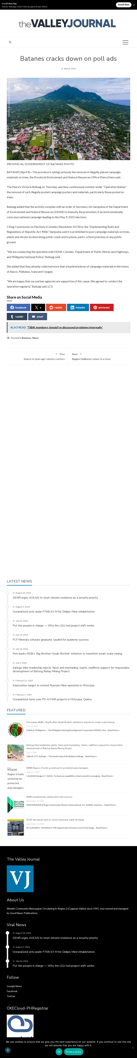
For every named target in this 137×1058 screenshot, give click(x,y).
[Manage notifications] (8, 1050)
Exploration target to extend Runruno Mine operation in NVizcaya (53, 685)
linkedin (80, 307)
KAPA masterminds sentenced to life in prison (49, 797)
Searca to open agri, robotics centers (44, 356)
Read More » (114, 730)
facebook (20, 307)
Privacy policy (74, 1051)
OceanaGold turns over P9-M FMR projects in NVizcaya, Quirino (52, 699)
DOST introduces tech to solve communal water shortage (55, 819)
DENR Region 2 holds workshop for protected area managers (57, 768)
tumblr (19, 316)
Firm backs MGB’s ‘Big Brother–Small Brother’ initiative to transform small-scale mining (67, 654)
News (35, 337)
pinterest (104, 307)
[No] (132, 1047)
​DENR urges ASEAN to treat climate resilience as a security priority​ (55, 598)
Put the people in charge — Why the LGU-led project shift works (53, 626)
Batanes (26, 337)
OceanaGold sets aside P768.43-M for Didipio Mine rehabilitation (54, 612)
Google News (14, 986)
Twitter (11, 996)
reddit (58, 307)
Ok (59, 1051)
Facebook (12, 991)
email (40, 316)
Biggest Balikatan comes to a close (91, 356)
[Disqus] (68, 423)
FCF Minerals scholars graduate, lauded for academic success (51, 640)
